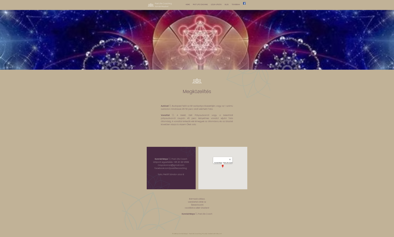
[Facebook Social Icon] (244, 3)
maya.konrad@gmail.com (171, 165)
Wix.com (219, 234)
